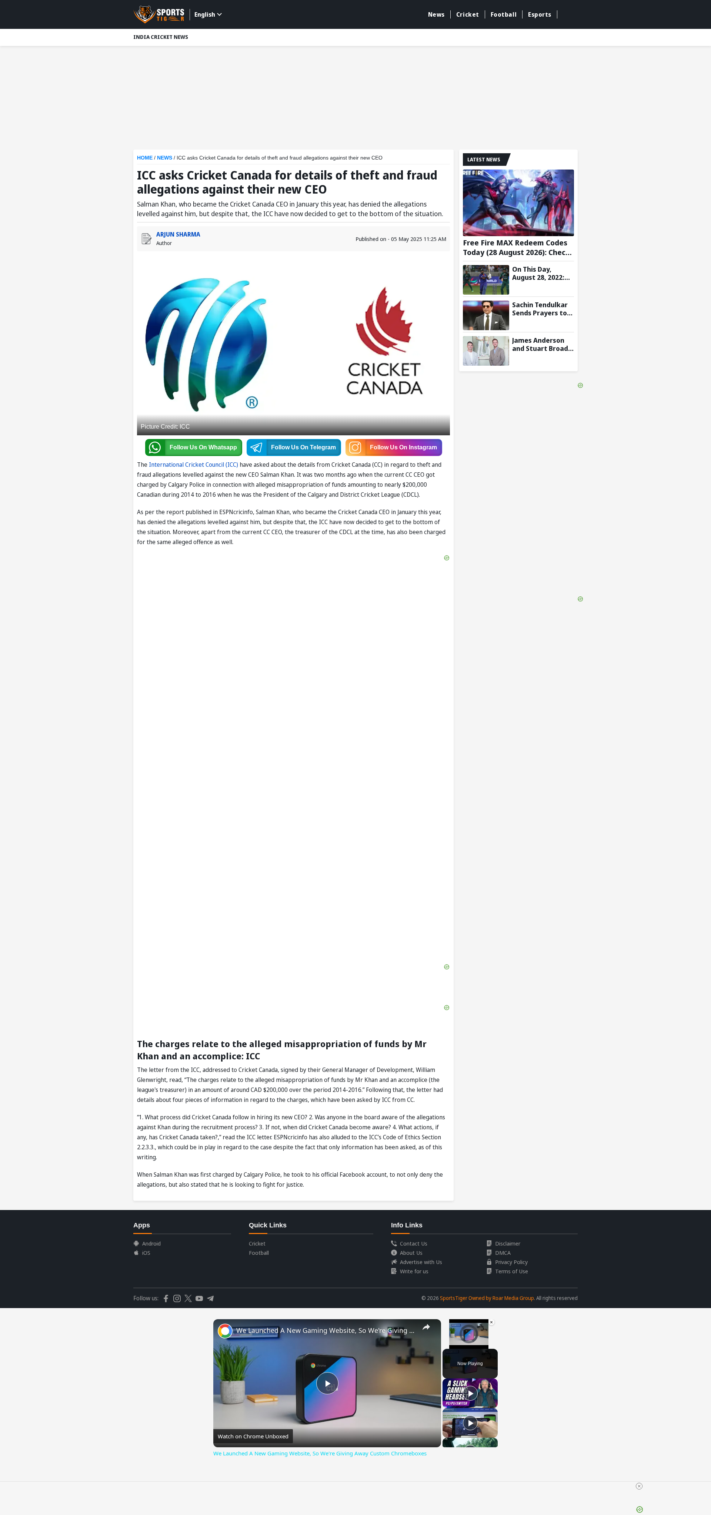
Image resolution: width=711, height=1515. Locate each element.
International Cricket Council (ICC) (193, 464)
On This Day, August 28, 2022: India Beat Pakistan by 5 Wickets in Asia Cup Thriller (538, 273)
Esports (539, 14)
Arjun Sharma (178, 234)
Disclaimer (507, 1243)
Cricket (467, 14)
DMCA (503, 1252)
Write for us (414, 1271)
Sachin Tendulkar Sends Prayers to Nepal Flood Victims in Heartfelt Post (540, 309)
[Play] (470, 1393)
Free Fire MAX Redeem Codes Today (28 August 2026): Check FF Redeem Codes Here (516, 247)
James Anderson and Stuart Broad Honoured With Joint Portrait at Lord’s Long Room (540, 344)
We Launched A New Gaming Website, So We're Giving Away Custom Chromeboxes (326, 1330)
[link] (225, 1331)
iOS (146, 1252)
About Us (411, 1252)
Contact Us (413, 1243)
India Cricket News (160, 36)
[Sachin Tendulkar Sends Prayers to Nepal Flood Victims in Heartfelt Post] (486, 315)
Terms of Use (511, 1271)
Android (151, 1243)
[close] (639, 1486)
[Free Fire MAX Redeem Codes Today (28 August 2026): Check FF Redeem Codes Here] (518, 203)
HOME (145, 158)
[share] (426, 1327)
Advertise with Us (421, 1262)
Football (504, 14)
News (436, 14)
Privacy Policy (511, 1262)
